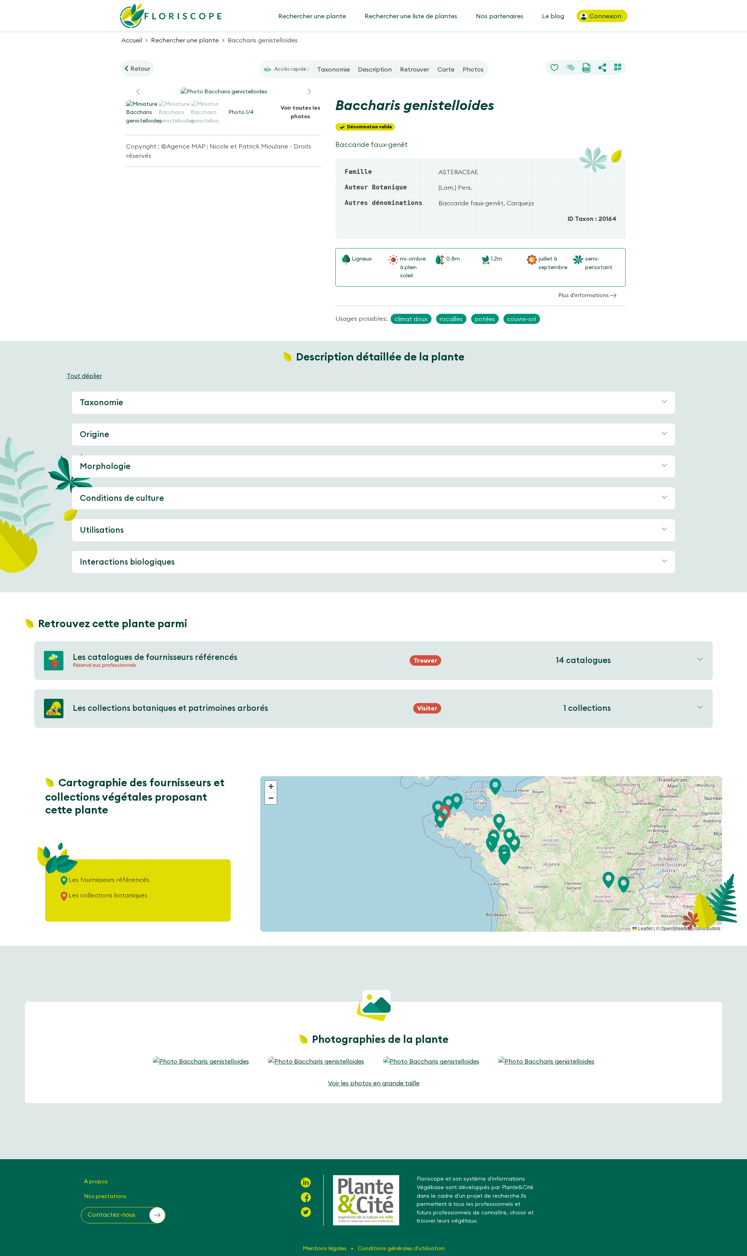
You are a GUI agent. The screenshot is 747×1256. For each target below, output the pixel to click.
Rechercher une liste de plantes (411, 16)
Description (375, 69)
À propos (96, 1181)
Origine (94, 434)
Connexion (604, 16)
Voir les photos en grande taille (373, 1083)
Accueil (131, 40)
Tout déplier (84, 376)
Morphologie (105, 466)
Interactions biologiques (127, 561)
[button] (309, 91)
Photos (473, 69)
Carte (445, 69)
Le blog (553, 16)
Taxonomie (333, 69)
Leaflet (644, 928)
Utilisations (102, 530)
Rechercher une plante (312, 16)
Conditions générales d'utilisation (401, 1248)
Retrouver (414, 69)
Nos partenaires (499, 16)
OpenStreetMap (677, 928)
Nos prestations (105, 1196)
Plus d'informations (584, 295)
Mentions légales (325, 1248)
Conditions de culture (122, 498)
